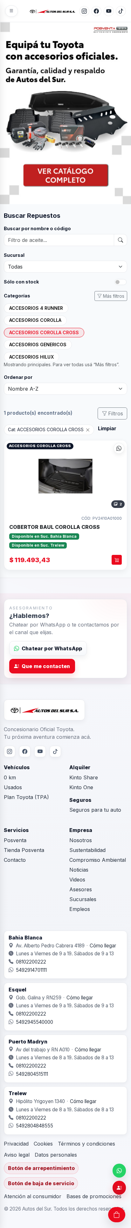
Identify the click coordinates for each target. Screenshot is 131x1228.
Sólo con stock (21, 281)
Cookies (43, 1143)
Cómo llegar (103, 946)
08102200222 (31, 962)
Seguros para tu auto (95, 810)
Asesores (80, 889)
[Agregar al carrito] (117, 560)
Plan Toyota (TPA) (26, 797)
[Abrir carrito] (116, 1214)
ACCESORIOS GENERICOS (37, 344)
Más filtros (113, 296)
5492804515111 (32, 1074)
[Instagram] (84, 11)
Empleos (79, 909)
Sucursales (82, 899)
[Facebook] (96, 11)
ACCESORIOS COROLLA (35, 320)
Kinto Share (83, 777)
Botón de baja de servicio (41, 1183)
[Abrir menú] (11, 11)
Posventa (15, 840)
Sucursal (14, 255)
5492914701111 (31, 970)
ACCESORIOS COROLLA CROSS (44, 332)
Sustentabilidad (87, 850)
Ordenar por (18, 377)
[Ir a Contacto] (119, 1188)
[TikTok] (121, 11)
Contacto (15, 860)
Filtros (115, 413)
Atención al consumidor (32, 1196)
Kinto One (81, 787)
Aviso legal (17, 1155)
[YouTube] (109, 11)
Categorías (17, 295)
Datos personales (56, 1155)
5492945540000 (34, 1022)
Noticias (78, 870)
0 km (10, 777)
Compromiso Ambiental (97, 860)
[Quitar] (88, 429)
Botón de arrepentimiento (41, 1168)
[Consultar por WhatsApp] (119, 448)
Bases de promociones (93, 1196)
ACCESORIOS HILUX (31, 357)
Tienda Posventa (24, 850)
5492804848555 (34, 1126)
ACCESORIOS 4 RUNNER (36, 308)
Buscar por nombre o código (37, 228)
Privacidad (16, 1143)
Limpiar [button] (107, 428)
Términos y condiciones (86, 1143)
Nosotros (80, 840)
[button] (65, 475)
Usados (13, 787)
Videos (77, 879)
